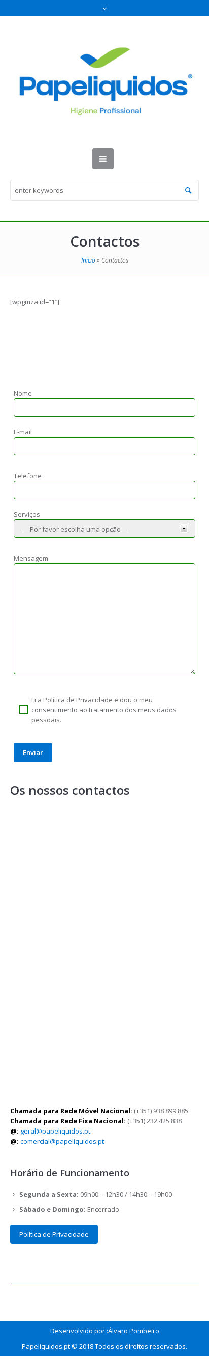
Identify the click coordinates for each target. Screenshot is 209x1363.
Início (88, 260)
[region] (104, 1271)
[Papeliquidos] (104, 82)
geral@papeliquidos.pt (56, 1131)
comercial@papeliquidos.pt (63, 1141)
